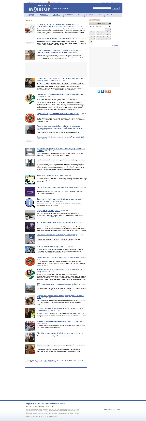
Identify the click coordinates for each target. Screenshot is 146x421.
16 (110, 34)
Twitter (54, 2)
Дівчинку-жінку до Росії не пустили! (50, 246)
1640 (66, 360)
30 (110, 39)
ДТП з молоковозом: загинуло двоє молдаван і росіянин (57, 284)
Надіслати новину (105, 2)
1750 (40, 361)
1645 (26, 361)
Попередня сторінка (33, 360)
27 (100, 39)
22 (107, 36)
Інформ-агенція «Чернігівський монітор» (39, 6)
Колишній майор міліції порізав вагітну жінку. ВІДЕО (56, 38)
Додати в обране (115, 2)
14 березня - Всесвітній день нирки (50, 175)
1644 (83, 360)
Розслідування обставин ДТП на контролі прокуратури (57, 235)
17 (91, 36)
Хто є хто (109, 14)
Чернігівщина (31, 15)
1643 (79, 360)
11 (94, 34)
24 (91, 39)
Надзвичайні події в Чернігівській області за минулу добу (58, 114)
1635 (45, 360)
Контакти (48, 406)
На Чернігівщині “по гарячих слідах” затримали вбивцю (57, 160)
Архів (53, 406)
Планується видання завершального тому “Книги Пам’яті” (58, 187)
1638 (58, 360)
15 (107, 34)
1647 (35, 361)
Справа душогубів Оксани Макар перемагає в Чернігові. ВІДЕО (60, 137)
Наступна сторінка (48, 361)
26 (97, 39)
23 (110, 36)
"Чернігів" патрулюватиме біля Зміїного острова (55, 333)
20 (100, 36)
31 (91, 41)
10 (91, 34)
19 (97, 36)
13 (100, 34)
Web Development (107, 409)
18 (94, 36)
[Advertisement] (56, 69)
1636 (49, 360)
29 (107, 39)
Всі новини (115, 45)
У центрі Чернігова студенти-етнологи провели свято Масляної (60, 321)
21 (103, 36)
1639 (62, 360)
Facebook (58, 2)
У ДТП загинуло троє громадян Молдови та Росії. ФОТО (57, 222)
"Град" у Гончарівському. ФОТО (48, 211)
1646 (31, 361)
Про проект (29, 406)
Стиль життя (69, 14)
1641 (70, 360)
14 (103, 34)
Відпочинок (89, 14)
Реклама (35, 406)
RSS (51, 2)
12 (97, 34)
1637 (53, 360)
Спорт (99, 14)
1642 (75, 360)
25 (94, 39)
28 (103, 39)
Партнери (41, 406)
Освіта (79, 14)
